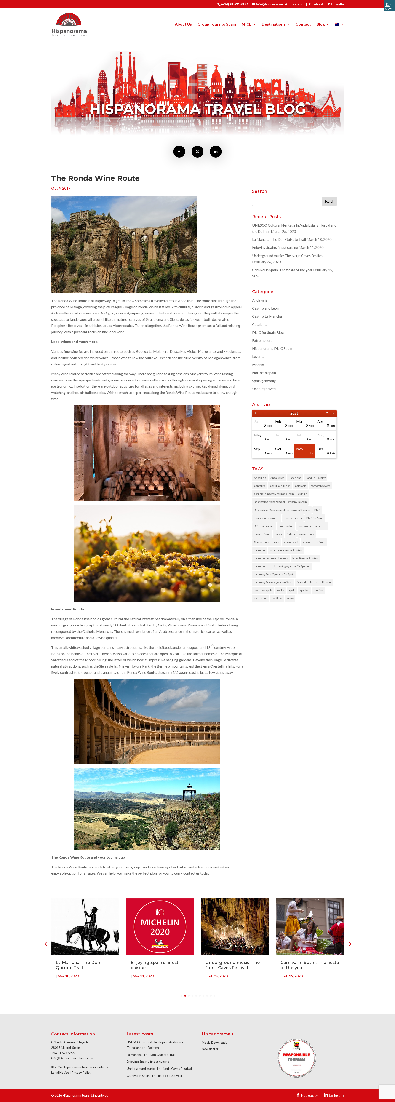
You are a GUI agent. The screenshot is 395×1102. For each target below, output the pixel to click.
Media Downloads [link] (214, 1042)
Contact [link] (303, 25)
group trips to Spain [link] (313, 542)
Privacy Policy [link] (81, 1072)
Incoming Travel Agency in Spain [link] (273, 582)
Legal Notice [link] (60, 1072)
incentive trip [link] (262, 566)
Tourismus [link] (260, 598)
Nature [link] (326, 582)
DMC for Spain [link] (314, 518)
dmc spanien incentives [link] (312, 526)
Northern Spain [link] (264, 372)
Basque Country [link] (316, 477)
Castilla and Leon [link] (265, 308)
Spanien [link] (304, 590)
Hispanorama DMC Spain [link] (272, 348)
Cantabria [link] (260, 485)
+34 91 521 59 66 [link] (63, 1053)
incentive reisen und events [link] (271, 558)
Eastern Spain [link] (262, 534)
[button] (349, 943)
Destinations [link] (273, 25)
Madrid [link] (258, 364)
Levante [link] (258, 356)
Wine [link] (290, 598)
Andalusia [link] (259, 300)
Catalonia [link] (259, 324)
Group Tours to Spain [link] (217, 25)
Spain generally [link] (264, 380)
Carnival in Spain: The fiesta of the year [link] (282, 269)
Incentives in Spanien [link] (305, 558)
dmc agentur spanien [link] (267, 518)
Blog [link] (321, 25)
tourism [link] (318, 590)
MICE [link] (246, 25)
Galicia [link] (291, 534)
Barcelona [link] (295, 477)
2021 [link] (294, 413)
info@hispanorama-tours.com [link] (72, 1058)
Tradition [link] (277, 598)
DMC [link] (317, 510)
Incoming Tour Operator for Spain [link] (274, 574)
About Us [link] (183, 25)
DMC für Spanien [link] (264, 526)
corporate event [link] (320, 485)
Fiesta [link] (278, 534)
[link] (389, 5)
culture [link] (302, 493)
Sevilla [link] (281, 590)
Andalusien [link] (277, 477)
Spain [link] (292, 590)
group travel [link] (290, 542)
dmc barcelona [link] (293, 518)
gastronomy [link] (306, 534)
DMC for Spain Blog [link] (268, 332)
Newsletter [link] (210, 1049)
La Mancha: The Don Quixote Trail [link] (279, 239)
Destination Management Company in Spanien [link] (282, 510)
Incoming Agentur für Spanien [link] (292, 566)
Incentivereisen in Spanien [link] (286, 550)
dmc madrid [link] (286, 526)
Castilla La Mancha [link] (267, 316)
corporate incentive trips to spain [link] (274, 493)
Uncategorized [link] (264, 388)
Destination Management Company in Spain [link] (280, 501)
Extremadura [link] (262, 340)
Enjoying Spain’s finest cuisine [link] (275, 247)
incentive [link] (259, 550)
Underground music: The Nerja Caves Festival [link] (287, 255)
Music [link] (314, 582)
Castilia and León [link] (280, 485)
